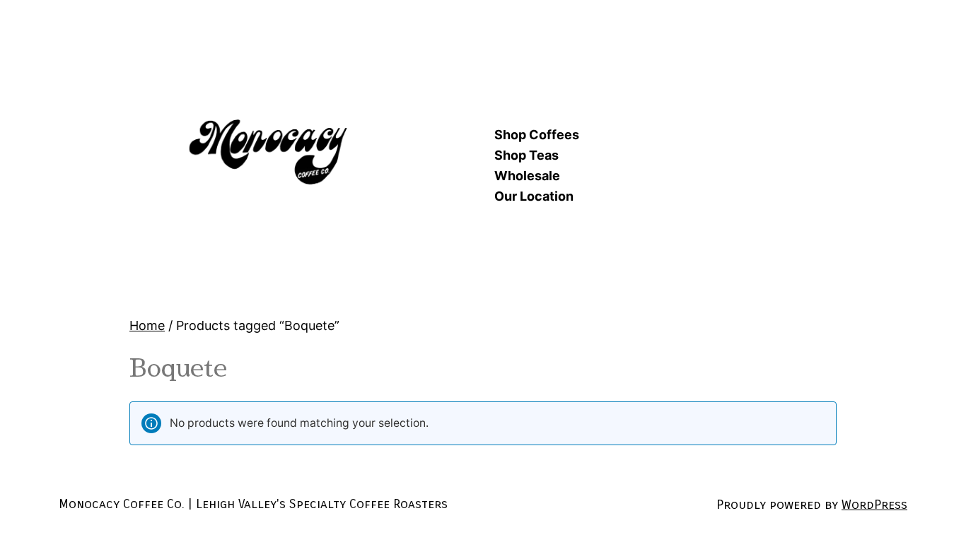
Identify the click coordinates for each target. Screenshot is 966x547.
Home (147, 325)
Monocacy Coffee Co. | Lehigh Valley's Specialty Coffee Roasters (253, 504)
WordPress (874, 504)
